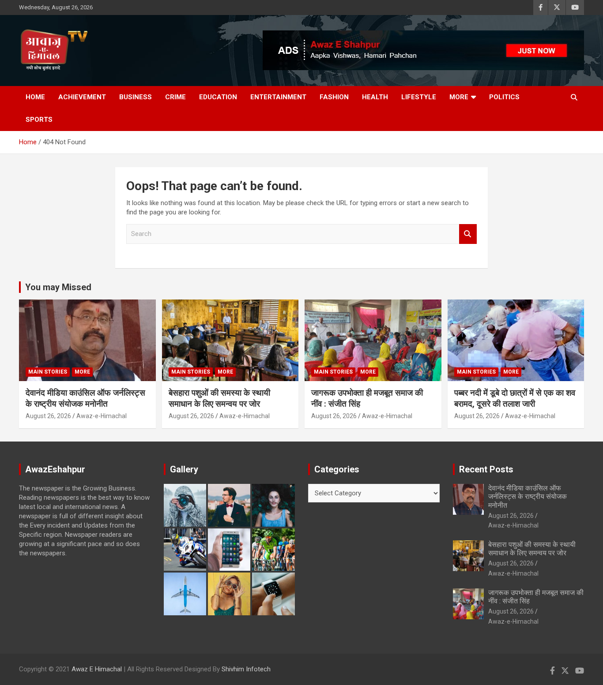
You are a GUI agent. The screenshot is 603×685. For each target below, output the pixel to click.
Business (135, 97)
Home (35, 97)
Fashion (334, 97)
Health (375, 97)
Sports (39, 120)
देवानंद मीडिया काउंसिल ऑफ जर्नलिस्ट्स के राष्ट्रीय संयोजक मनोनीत (85, 398)
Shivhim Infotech (246, 669)
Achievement (82, 97)
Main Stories (47, 372)
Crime (175, 97)
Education (218, 97)
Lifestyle (418, 97)
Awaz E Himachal (97, 669)
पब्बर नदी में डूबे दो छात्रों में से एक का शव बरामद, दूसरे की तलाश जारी (514, 398)
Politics (504, 97)
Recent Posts (486, 469)
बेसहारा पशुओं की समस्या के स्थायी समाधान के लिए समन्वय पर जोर (219, 398)
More (458, 97)
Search (468, 234)
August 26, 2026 (48, 415)
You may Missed (58, 287)
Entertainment (278, 97)
